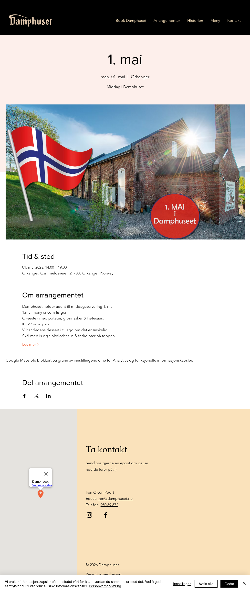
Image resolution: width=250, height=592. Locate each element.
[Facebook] (105, 515)
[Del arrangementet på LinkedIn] (48, 396)
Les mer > (31, 344)
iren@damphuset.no (115, 498)
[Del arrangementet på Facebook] (24, 396)
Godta (229, 583)
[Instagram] (89, 515)
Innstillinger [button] (182, 583)
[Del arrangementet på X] (36, 396)
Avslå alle (206, 583)
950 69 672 (109, 504)
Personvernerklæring (105, 585)
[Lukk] (244, 583)
